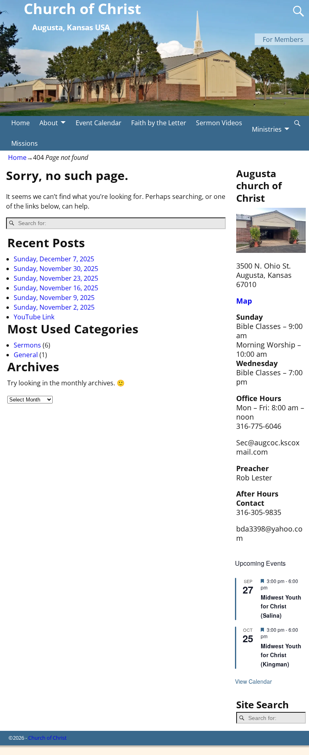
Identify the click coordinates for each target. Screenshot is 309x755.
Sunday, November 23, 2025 (56, 278)
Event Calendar (99, 122)
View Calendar (253, 681)
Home (20, 122)
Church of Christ (47, 737)
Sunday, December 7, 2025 (54, 258)
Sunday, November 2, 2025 (54, 307)
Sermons (27, 345)
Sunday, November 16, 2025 (56, 287)
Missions (24, 143)
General (26, 354)
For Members (283, 39)
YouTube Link (34, 316)
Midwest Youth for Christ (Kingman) (281, 655)
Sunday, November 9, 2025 (54, 297)
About (48, 122)
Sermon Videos (219, 122)
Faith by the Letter (158, 122)
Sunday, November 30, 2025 (56, 268)
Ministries (267, 129)
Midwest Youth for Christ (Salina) (281, 606)
